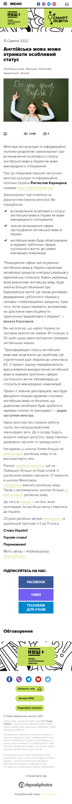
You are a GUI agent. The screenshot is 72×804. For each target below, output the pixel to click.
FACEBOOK (36, 582)
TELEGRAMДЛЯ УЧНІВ (36, 607)
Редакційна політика (30, 707)
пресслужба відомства (35, 188)
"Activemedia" (49, 794)
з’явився (27, 502)
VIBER (36, 595)
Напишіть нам (67, 4)
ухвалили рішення (29, 466)
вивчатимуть (13, 454)
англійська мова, (15, 69)
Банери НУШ (26, 698)
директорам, (12, 73)
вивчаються (52, 519)
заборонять (12, 485)
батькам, (32, 69)
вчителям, (46, 69)
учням (25, 73)
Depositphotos (14, 556)
